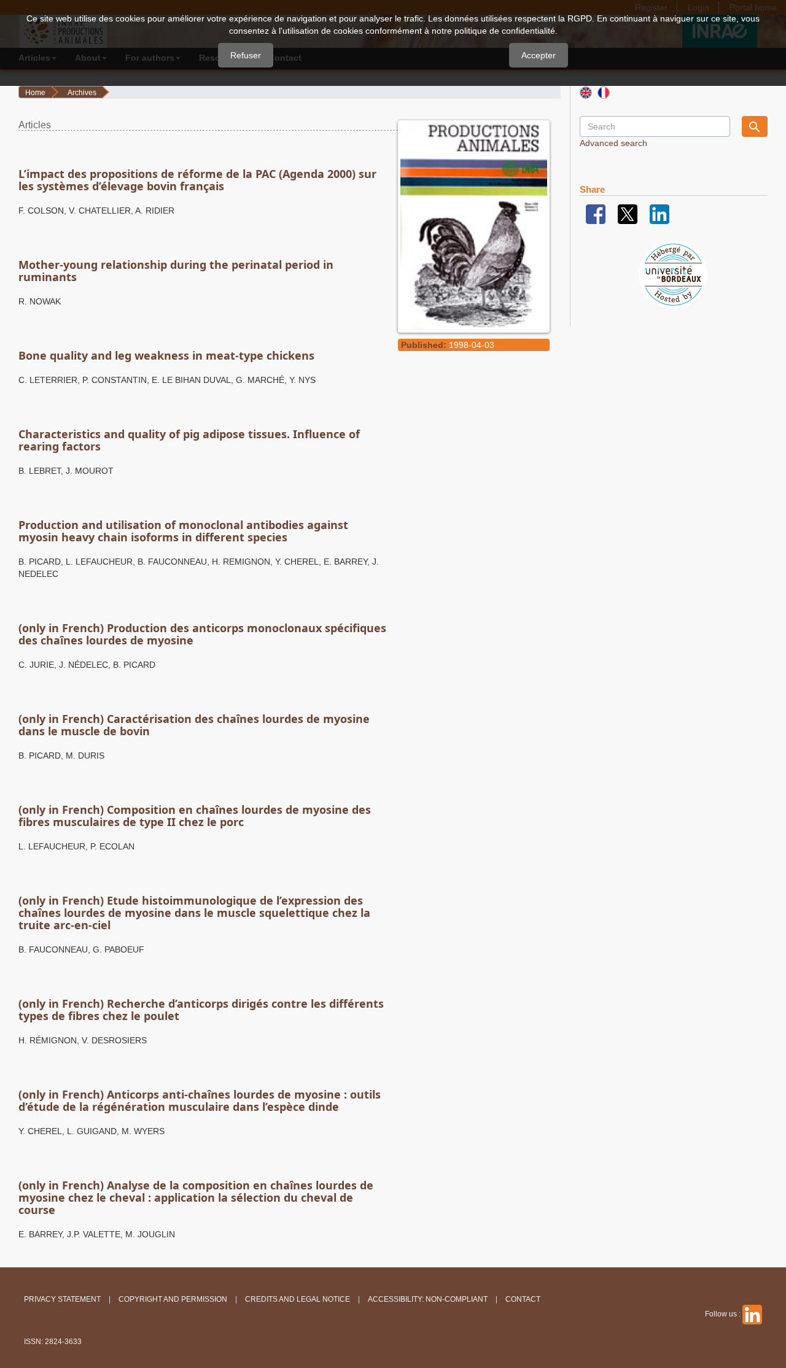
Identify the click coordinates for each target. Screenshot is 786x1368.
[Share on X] (627, 213)
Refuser (245, 55)
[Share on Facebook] (595, 213)
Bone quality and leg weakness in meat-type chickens (166, 355)
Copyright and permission (173, 1299)
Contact (522, 1299)
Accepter (538, 55)
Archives (82, 92)
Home (35, 92)
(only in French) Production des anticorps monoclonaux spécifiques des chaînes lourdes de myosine (202, 633)
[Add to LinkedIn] (659, 213)
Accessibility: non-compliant (428, 1299)
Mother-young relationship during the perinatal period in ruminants (175, 270)
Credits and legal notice (297, 1299)
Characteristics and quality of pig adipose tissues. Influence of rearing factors (189, 440)
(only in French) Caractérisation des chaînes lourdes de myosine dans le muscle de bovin (194, 724)
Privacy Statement (62, 1299)
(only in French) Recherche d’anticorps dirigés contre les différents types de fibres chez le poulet (201, 1009)
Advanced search (613, 143)
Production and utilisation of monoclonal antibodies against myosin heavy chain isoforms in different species (183, 530)
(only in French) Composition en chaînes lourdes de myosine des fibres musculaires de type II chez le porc (194, 815)
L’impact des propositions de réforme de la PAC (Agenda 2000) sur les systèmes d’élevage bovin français (197, 179)
